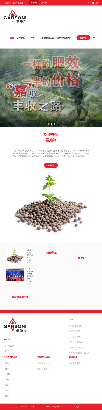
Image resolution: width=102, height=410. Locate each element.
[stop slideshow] (54, 124)
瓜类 (7, 379)
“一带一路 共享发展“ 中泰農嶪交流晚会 (30, 274)
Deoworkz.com (83, 407)
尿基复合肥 (75, 336)
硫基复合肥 (75, 331)
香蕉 (7, 363)
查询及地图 (75, 363)
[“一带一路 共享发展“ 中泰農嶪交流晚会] (15, 274)
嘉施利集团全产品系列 (80, 353)
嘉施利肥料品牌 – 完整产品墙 (30, 254)
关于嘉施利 (10, 345)
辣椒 (7, 368)
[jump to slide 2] (51, 124)
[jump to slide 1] (49, 124)
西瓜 (7, 395)
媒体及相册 (42, 368)
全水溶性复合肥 (77, 342)
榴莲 (7, 385)
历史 (7, 351)
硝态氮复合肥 (76, 326)
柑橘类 (8, 374)
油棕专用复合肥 (77, 347)
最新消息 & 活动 (44, 363)
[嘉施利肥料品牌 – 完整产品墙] (15, 256)
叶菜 (7, 390)
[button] (94, 37)
